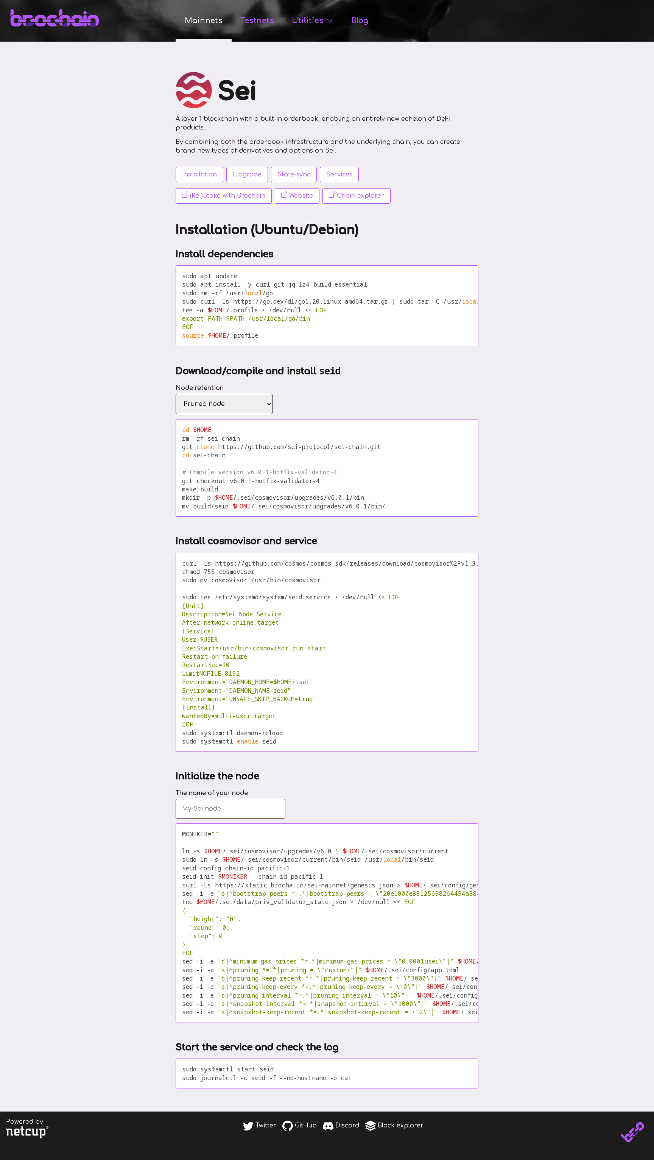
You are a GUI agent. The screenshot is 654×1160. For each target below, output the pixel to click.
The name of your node (212, 793)
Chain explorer (359, 195)
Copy (460, 276)
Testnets (257, 20)
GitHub (305, 1126)
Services (339, 174)
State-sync (293, 174)
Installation (199, 174)
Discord (346, 1126)
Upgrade (247, 174)
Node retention (200, 388)
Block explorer (400, 1126)
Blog (359, 20)
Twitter (265, 1126)
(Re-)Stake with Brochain (226, 195)
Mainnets (204, 20)
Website (300, 195)
